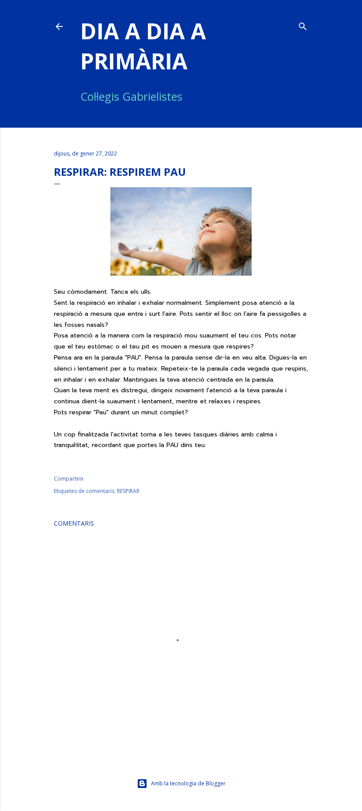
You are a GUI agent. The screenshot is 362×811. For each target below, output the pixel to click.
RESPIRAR (128, 491)
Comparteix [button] (68, 478)
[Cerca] (303, 25)
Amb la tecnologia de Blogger (188, 783)
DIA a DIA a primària (143, 46)
